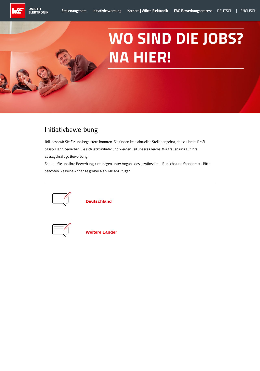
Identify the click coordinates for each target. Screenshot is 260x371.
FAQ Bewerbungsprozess (193, 10)
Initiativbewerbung (107, 10)
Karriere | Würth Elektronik (147, 10)
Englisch (248, 10)
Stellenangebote (74, 10)
